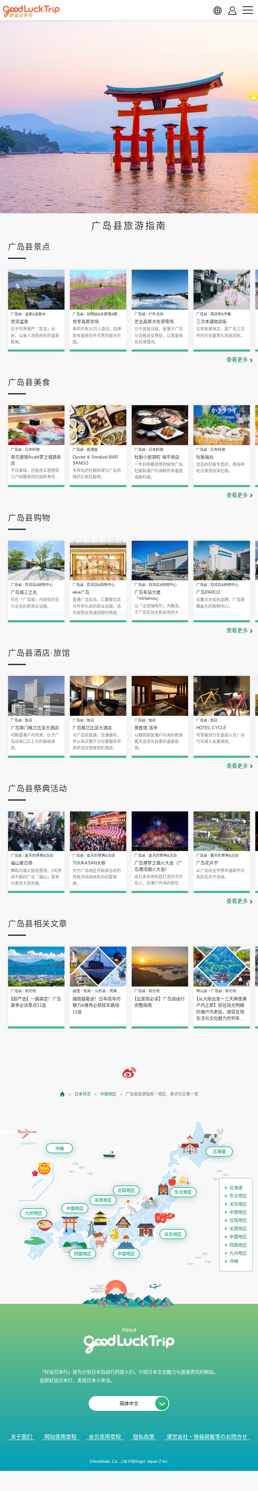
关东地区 (173, 1234)
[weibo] (129, 1072)
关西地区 (103, 1200)
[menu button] (247, 10)
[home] (31, 11)
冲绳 (59, 1148)
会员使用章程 (105, 1437)
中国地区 (108, 1094)
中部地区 (126, 1253)
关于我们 (21, 1437)
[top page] (62, 1094)
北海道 (219, 1151)
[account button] (232, 10)
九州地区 (33, 1213)
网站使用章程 (60, 1437)
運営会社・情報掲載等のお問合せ (207, 1437)
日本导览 (83, 1094)
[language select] (217, 10)
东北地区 (183, 1191)
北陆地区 (126, 1190)
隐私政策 (144, 1437)
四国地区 (82, 1253)
